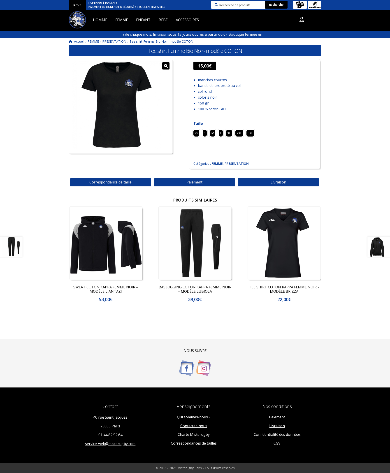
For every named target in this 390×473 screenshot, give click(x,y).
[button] (165, 66)
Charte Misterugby (194, 434)
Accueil (79, 41)
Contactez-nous (193, 425)
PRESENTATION (114, 41)
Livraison (278, 182)
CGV (277, 443)
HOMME (100, 19)
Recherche (276, 4)
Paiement (194, 182)
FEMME (121, 19)
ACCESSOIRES (187, 19)
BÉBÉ (163, 19)
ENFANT (143, 19)
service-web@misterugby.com (110, 443)
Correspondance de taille (110, 182)
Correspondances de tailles (194, 443)
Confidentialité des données (277, 434)
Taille (198, 123)
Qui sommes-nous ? (193, 417)
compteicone (301, 20)
